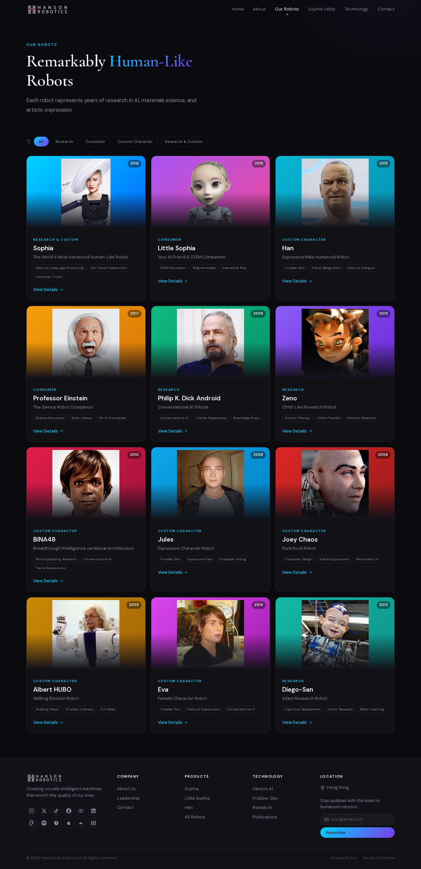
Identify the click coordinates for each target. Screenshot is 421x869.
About (259, 9)
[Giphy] (93, 823)
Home (238, 9)
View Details (45, 289)
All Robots (195, 817)
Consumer (95, 141)
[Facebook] (68, 811)
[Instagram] (31, 811)
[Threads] (31, 823)
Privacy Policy (344, 858)
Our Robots (287, 9)
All (41, 141)
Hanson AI (263, 788)
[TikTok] (56, 811)
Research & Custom (184, 141)
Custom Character (135, 141)
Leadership (128, 798)
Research (64, 141)
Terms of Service (379, 858)
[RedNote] (56, 823)
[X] (44, 811)
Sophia (192, 788)
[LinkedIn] (93, 811)
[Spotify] (44, 823)
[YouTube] (81, 811)
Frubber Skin (265, 798)
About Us (126, 788)
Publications (265, 817)
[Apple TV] (68, 823)
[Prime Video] (81, 823)
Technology (356, 9)
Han (189, 807)
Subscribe (335, 832)
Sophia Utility (321, 9)
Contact (386, 9)
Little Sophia (197, 798)
